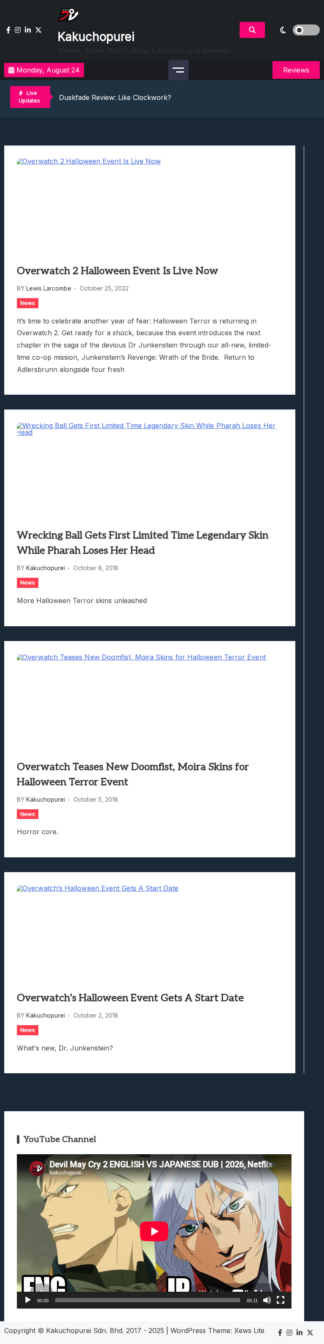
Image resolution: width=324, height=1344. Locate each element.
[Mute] (267, 1300)
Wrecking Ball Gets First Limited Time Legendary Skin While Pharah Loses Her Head (142, 543)
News (27, 302)
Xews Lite (249, 1330)
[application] (154, 1231)
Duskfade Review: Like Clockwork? (115, 97)
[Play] (28, 1300)
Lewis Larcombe (48, 288)
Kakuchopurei (96, 37)
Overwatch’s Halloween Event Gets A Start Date (130, 998)
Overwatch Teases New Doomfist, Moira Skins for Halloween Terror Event (133, 774)
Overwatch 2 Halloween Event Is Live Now (117, 271)
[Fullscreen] (280, 1300)
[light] (294, 30)
